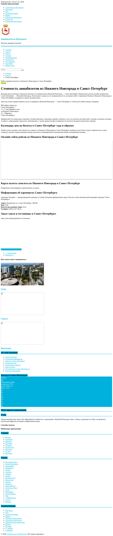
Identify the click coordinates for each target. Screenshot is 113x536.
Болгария (8, 443)
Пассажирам (10, 62)
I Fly (7, 11)
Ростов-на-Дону (11, 488)
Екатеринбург (10, 494)
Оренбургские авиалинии (15, 522)
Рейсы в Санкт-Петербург (15, 361)
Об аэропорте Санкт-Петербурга (17, 369)
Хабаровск (9, 492)
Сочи (3, 289)
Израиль (8, 441)
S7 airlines (9, 528)
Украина (8, 445)
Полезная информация (13, 359)
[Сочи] (22, 285)
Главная (8, 50)
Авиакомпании (11, 58)
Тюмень (8, 474)
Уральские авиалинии (13, 21)
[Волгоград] (22, 344)
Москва (8, 502)
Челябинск (9, 468)
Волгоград (6, 348)
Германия (8, 439)
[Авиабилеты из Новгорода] (5, 35)
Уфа (6, 496)
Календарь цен (10, 363)
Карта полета (10, 367)
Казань (7, 476)
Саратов (8, 472)
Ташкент (8, 484)
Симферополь (10, 498)
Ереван (8, 482)
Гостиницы (9, 60)
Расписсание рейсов (13, 365)
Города (7, 54)
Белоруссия (9, 447)
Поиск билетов (11, 357)
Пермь (7, 470)
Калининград (10, 478)
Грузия (7, 451)
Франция (9, 255)
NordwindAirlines (11, 13)
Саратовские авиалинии (14, 7)
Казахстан (9, 19)
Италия (8, 437)
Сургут (4, 318)
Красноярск (10, 253)
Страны (8, 56)
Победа (8, 524)
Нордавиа (9, 9)
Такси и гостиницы (12, 371)
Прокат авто (10, 66)
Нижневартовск (11, 462)
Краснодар (9, 480)
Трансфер (8, 64)
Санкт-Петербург (11, 464)
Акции (7, 52)
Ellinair (7, 15)
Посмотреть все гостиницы (11, 249)
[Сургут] (22, 314)
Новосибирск (10, 486)
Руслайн (8, 526)
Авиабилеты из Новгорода (13, 39)
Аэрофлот (9, 530)
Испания (8, 449)
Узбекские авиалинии (13, 17)
